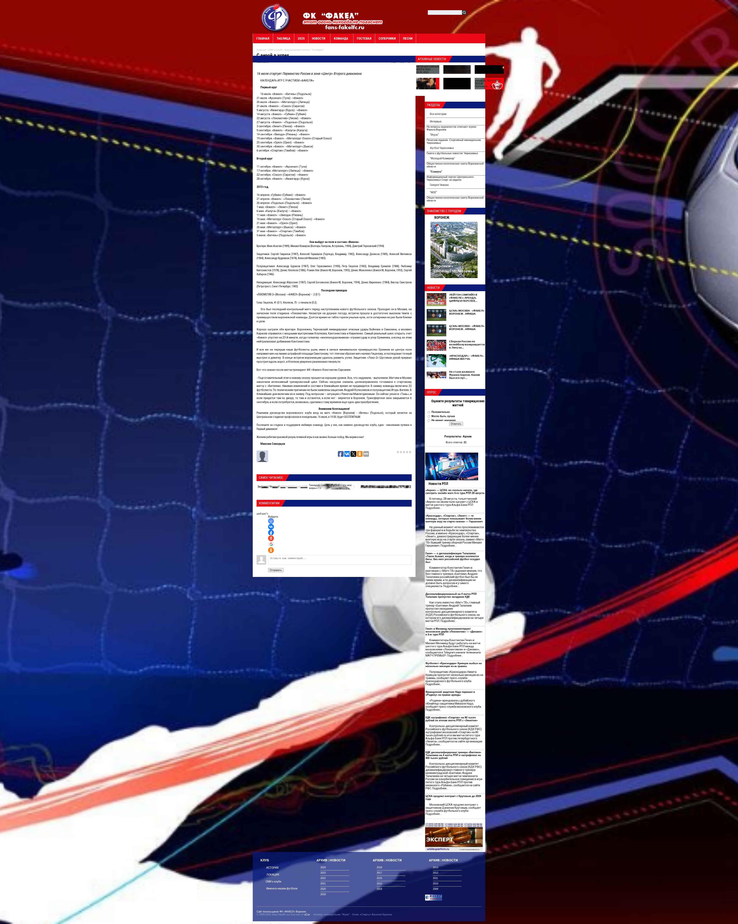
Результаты (452, 436)
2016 (379, 878)
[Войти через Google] (271, 544)
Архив (467, 436)
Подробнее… (433, 507)
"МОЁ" (433, 192)
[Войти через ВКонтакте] (271, 527)
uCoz (307, 914)
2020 (323, 888)
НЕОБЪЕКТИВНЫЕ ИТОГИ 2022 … (427, 68)
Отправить (276, 570)
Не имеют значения (443, 420)
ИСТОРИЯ (272, 867)
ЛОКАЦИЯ (272, 874)
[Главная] (276, 17)
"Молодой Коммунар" (442, 158)
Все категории (438, 114)
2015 (379, 883)
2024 (323, 867)
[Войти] (471, 13)
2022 (323, 878)
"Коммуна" (318, 49)
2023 (323, 872)
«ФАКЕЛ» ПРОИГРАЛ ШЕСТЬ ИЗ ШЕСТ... (423, 83)
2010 (435, 883)
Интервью (436, 121)
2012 (435, 872)
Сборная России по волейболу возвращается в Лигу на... (467, 344)
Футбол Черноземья (442, 148)
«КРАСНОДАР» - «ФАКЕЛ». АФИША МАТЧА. (466, 357)
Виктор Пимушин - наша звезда (379, 486)
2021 (323, 883)
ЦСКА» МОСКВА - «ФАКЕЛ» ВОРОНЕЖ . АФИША (466, 312)
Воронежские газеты (297, 49)
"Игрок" (434, 134)
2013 (435, 867)
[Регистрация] (480, 13)
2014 (379, 888)
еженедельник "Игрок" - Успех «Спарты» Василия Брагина (358, 914)
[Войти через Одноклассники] (271, 550)
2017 (379, 872)
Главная (261, 49)
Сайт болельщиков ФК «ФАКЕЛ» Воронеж (281, 911)
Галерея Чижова (439, 185)
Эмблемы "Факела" (268, 486)
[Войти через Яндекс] (271, 538)
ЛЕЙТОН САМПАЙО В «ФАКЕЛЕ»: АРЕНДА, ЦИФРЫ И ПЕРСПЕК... (463, 297)
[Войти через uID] (271, 521)
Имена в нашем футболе (282, 888)
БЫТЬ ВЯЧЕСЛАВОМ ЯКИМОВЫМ (456, 69)
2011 (435, 878)
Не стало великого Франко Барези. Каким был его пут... (464, 374)
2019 (323, 894)
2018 (379, 867)
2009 (435, 888)
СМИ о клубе (275, 49)
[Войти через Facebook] (271, 532)
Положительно (440, 411)
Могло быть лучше (443, 416)
